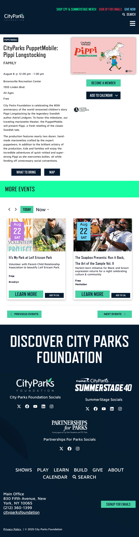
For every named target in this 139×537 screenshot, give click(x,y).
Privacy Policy (12, 529)
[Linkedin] (43, 406)
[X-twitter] (19, 406)
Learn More (26, 294)
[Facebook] (27, 406)
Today (27, 209)
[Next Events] (16, 209)
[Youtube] (35, 406)
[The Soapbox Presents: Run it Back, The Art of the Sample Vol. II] (103, 234)
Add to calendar (101, 95)
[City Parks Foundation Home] (23, 17)
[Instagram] (51, 406)
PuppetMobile (10, 39)
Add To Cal (54, 295)
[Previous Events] (9, 209)
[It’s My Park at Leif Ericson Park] (36, 234)
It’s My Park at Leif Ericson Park (30, 257)
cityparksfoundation (21, 512)
